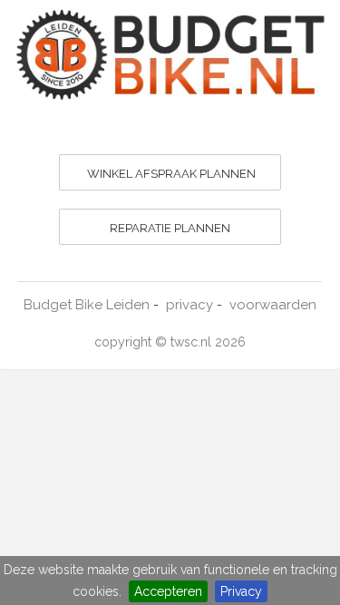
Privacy (241, 591)
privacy (189, 305)
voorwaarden (272, 305)
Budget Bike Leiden (87, 305)
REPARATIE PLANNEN (170, 228)
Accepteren (168, 591)
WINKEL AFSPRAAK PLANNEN (171, 174)
